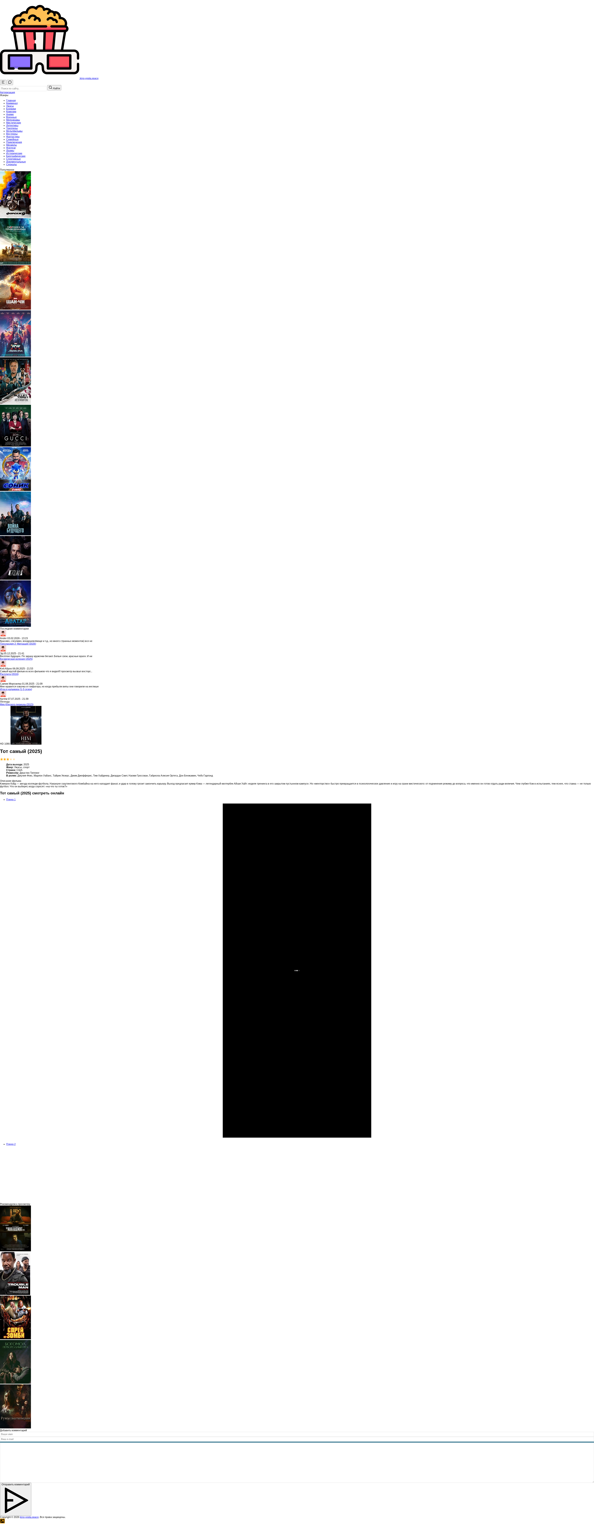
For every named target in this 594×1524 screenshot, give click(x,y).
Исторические (14, 153)
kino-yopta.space (29, 1517)
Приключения (14, 142)
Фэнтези (11, 147)
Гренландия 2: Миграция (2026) (18, 644)
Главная (11, 100)
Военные (11, 117)
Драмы (10, 150)
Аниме (10, 114)
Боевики (11, 108)
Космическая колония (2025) (16, 659)
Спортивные (13, 159)
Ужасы (10, 106)
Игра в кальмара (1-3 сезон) (16, 689)
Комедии (11, 111)
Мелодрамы (13, 120)
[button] (7, 92)
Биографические (16, 156)
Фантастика (12, 136)
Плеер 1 (11, 799)
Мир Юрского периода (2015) (16, 704)
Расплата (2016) (9, 674)
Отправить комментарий (16, 1484)
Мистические (13, 122)
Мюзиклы (11, 145)
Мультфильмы (14, 131)
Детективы (12, 125)
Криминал (12, 103)
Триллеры (12, 128)
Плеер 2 (11, 1144)
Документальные (16, 161)
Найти (56, 88)
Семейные (12, 139)
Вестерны (12, 134)
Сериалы (11, 164)
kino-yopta (89, 78)
